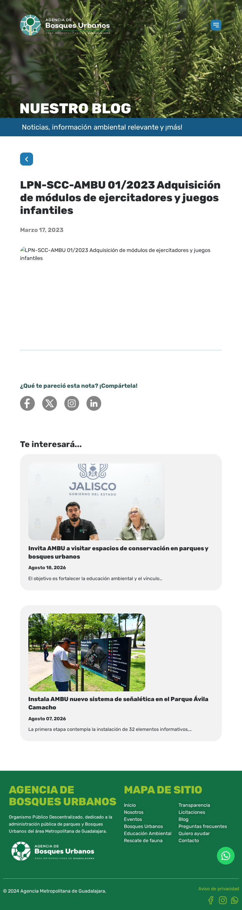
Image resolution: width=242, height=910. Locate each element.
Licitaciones (192, 812)
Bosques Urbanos (143, 826)
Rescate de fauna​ (143, 840)
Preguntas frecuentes (203, 826)
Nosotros (133, 812)
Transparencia (194, 805)
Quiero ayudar (194, 833)
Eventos (133, 819)
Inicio (130, 805)
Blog (184, 819)
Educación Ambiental (147, 833)
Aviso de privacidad (218, 888)
